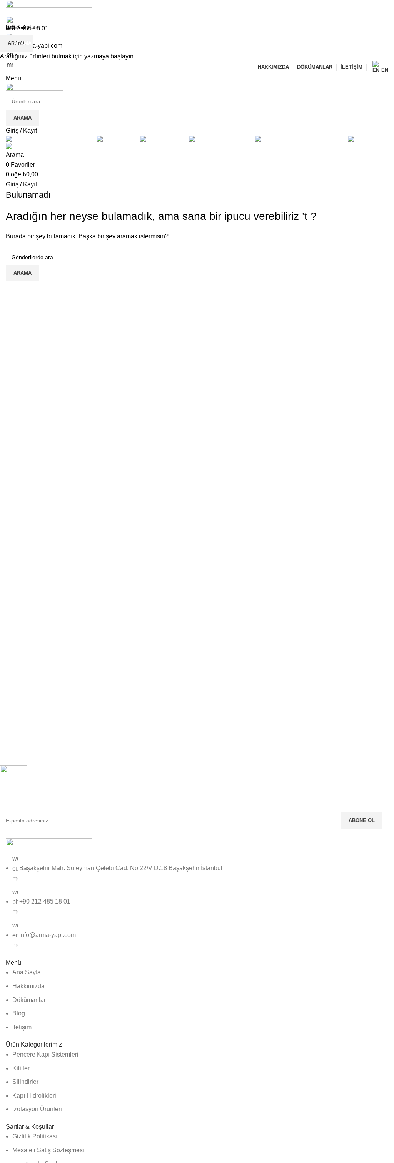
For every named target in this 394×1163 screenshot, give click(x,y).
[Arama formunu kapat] (9, 9)
